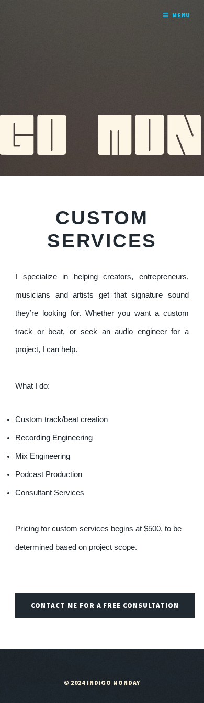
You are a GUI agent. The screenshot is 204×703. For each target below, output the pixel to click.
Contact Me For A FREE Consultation (105, 605)
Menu (181, 15)
